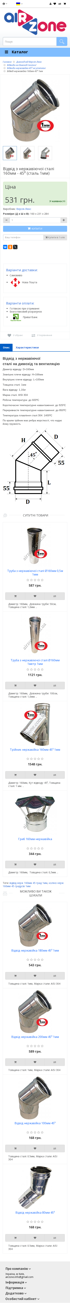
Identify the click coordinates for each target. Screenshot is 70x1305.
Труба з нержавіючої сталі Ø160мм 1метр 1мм (35, 662)
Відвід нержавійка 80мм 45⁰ (35, 1213)
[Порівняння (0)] (59, 4)
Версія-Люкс (23, 209)
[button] (19, 4)
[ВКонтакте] (5, 247)
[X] (15, 247)
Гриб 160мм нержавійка (35, 839)
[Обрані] (54, 4)
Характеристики (27, 347)
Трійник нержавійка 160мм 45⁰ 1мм (35, 750)
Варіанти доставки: (22, 270)
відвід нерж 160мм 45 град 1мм (28, 883)
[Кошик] (64, 4)
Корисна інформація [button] (4, 4)
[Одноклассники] (10, 247)
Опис (6, 347)
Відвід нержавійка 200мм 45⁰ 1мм (35, 1037)
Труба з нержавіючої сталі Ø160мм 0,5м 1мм (35, 572)
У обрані (18, 335)
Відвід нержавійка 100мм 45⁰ (35, 1123)
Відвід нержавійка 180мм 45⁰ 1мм (35, 950)
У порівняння (44, 335)
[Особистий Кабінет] (51, 3)
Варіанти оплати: (20, 303)
